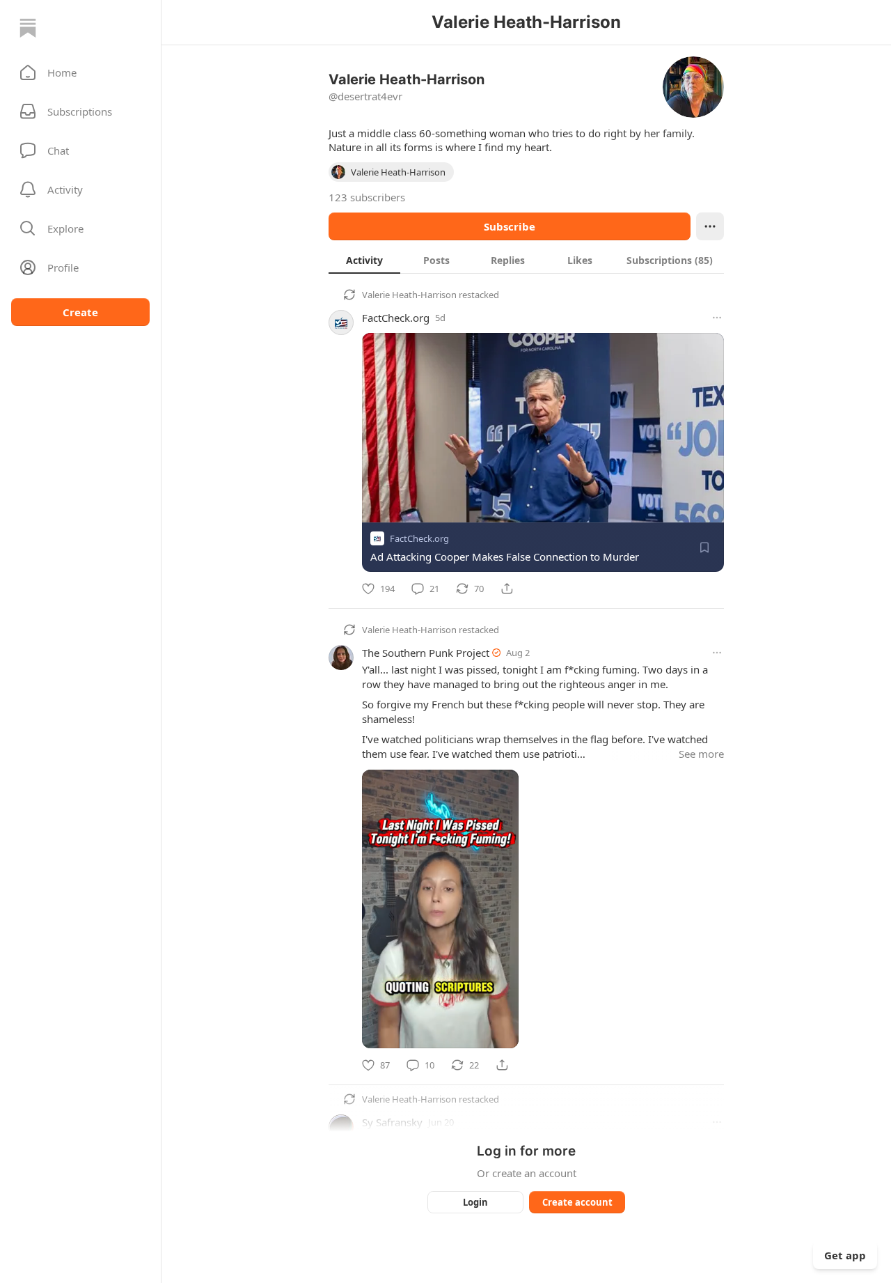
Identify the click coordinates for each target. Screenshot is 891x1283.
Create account (577, 1202)
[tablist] (526, 260)
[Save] (704, 547)
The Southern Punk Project (425, 653)
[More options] (717, 317)
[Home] (28, 28)
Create (80, 312)
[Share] (507, 588)
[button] (80, 72)
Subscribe (509, 226)
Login (475, 1202)
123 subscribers (367, 197)
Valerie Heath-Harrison (409, 294)
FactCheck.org (395, 318)
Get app (845, 1255)
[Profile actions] (710, 226)
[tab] (364, 260)
